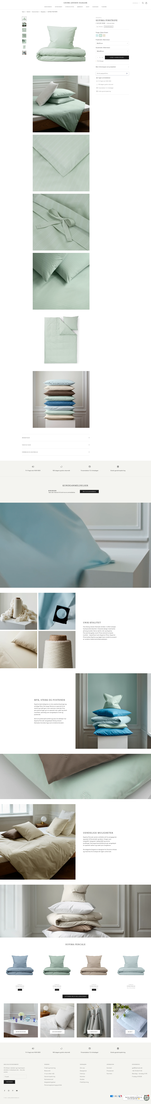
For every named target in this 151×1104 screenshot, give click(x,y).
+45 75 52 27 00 (137, 1071)
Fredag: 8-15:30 (137, 1076)
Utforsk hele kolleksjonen (75, 996)
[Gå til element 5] (24, 41)
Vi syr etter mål (49, 1073)
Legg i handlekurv (117, 57)
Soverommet (58, 6)
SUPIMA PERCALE (20, 986)
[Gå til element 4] (24, 35)
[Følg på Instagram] (8, 1090)
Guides (82, 1079)
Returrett (47, 1071)
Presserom (110, 1071)
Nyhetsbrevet (48, 1079)
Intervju (82, 1073)
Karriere (109, 1073)
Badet (87, 6)
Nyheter (82, 1076)
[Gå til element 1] (24, 19)
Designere (83, 1071)
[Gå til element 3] (24, 30)
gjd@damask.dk (137, 1068)
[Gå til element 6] (24, 47)
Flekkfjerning (84, 1082)
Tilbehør (104, 6)
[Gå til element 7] (24, 52)
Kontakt (109, 1068)
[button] (97, 78)
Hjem (23, 11)
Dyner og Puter (69, 6)
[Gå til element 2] (24, 24)
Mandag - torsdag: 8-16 (139, 1073)
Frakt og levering (49, 1068)
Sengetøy (43, 11)
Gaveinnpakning (49, 1076)
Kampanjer (95, 6)
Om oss (82, 1068)
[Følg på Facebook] (4, 1090)
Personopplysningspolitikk (53, 1085)
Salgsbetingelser (49, 1082)
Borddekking (48, 6)
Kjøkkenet (80, 6)
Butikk (28, 11)
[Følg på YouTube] (17, 1090)
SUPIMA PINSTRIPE (52, 11)
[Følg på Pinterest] (13, 1090)
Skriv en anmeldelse (89, 491)
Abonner (9, 1082)
